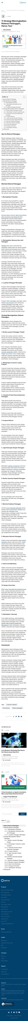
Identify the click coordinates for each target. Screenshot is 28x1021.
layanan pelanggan (18, 79)
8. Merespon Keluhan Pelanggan (13, 122)
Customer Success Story (7, 942)
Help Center (4, 971)
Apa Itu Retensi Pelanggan (9, 99)
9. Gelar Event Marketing (11, 124)
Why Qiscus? (4, 940)
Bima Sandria (7, 29)
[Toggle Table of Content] (23, 97)
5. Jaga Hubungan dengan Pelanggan (14, 118)
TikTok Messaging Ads (6, 932)
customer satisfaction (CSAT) (9, 352)
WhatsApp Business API (6, 911)
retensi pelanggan (17, 708)
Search (23, 814)
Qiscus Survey (4, 909)
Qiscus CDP (4, 921)
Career (2, 958)
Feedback (4, 245)
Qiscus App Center (5, 899)
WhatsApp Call (4, 906)
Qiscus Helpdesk (5, 914)
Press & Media (4, 960)
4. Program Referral (10, 116)
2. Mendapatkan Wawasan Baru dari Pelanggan (13, 105)
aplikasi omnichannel (13, 466)
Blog (2, 945)
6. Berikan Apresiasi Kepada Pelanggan (14, 119)
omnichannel (6, 708)
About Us (3, 956)
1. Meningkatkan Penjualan (11, 102)
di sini (11, 695)
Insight (2, 10)
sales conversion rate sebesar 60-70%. (12, 217)
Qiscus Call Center (5, 916)
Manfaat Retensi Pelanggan (10, 101)
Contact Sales (4, 969)
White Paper (4, 947)
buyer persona (10, 302)
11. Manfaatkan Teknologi (11, 127)
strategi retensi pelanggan (19, 143)
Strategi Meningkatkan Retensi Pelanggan (13, 108)
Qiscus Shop (4, 897)
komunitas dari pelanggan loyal (17, 589)
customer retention (12, 704)
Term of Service (17, 1015)
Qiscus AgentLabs (5, 892)
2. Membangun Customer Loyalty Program (15, 112)
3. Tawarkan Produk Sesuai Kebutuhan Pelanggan (14, 114)
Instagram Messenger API (7, 923)
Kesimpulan (6, 129)
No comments (6, 760)
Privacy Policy (10, 1015)
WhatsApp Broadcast (6, 894)
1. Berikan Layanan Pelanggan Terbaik (13, 110)
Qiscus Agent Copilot (6, 904)
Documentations (5, 974)
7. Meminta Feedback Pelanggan (13, 121)
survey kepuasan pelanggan (13, 508)
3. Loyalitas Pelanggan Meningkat (13, 107)
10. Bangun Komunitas (11, 125)
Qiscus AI (3, 902)
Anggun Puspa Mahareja (10, 796)
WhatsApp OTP (4, 918)
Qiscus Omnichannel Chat (7, 890)
